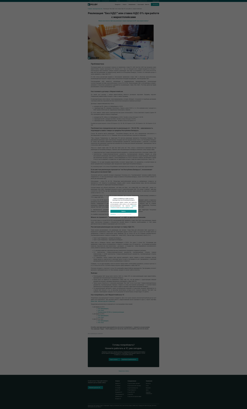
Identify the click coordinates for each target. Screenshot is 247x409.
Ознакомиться (113, 214)
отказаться (113, 207)
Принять (123, 211)
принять (134, 206)
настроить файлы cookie (126, 207)
